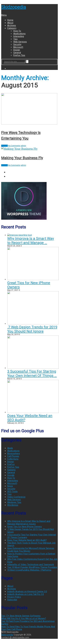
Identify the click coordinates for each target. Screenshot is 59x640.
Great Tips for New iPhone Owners (24, 526)
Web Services (20, 41)
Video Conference (16, 497)
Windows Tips (14, 502)
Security (17, 44)
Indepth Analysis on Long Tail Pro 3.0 (25, 594)
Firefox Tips (19, 55)
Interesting (18, 36)
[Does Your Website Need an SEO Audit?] (33, 412)
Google (10, 475)
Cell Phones (13, 456)
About (10, 22)
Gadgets (11, 469)
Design (16, 50)
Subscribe (12, 599)
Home (10, 20)
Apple (10, 448)
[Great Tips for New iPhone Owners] (33, 279)
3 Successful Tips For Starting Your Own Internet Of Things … (32, 373)
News (10, 486)
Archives (11, 25)
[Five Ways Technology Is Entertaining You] (29, 109)
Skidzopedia (13, 7)
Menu (4, 15)
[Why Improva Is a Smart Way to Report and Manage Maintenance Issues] (19, 235)
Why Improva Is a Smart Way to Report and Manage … (30, 240)
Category (11, 28)
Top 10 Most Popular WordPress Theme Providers (32, 567)
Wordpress (12, 505)
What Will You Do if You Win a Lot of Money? (23, 618)
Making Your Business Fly (22, 158)
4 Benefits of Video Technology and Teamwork (30, 564)
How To (17, 31)
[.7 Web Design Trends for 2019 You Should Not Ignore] (33, 323)
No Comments (14, 146)
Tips (15, 39)
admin (23, 146)
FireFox (11, 464)
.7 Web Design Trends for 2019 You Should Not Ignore (32, 329)
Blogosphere (13, 453)
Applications (19, 33)
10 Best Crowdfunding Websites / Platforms (29, 570)
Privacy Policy (14, 597)
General (17, 52)
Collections (12, 459)
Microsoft (18, 47)
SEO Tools (12, 491)
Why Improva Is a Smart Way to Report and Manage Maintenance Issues (28, 522)
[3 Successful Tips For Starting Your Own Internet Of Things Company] (33, 368)
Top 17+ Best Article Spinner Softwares (21, 615)
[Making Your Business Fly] (29, 149)
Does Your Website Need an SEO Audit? (27, 540)
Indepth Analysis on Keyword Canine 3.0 (27, 591)
